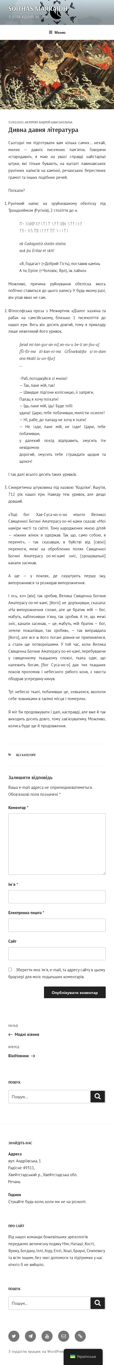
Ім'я (13, 884)
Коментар (18, 807)
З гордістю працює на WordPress (36, 1351)
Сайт (12, 941)
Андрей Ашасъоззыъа (55, 122)
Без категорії (25, 755)
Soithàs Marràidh (38, 8)
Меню (60, 32)
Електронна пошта (26, 912)
